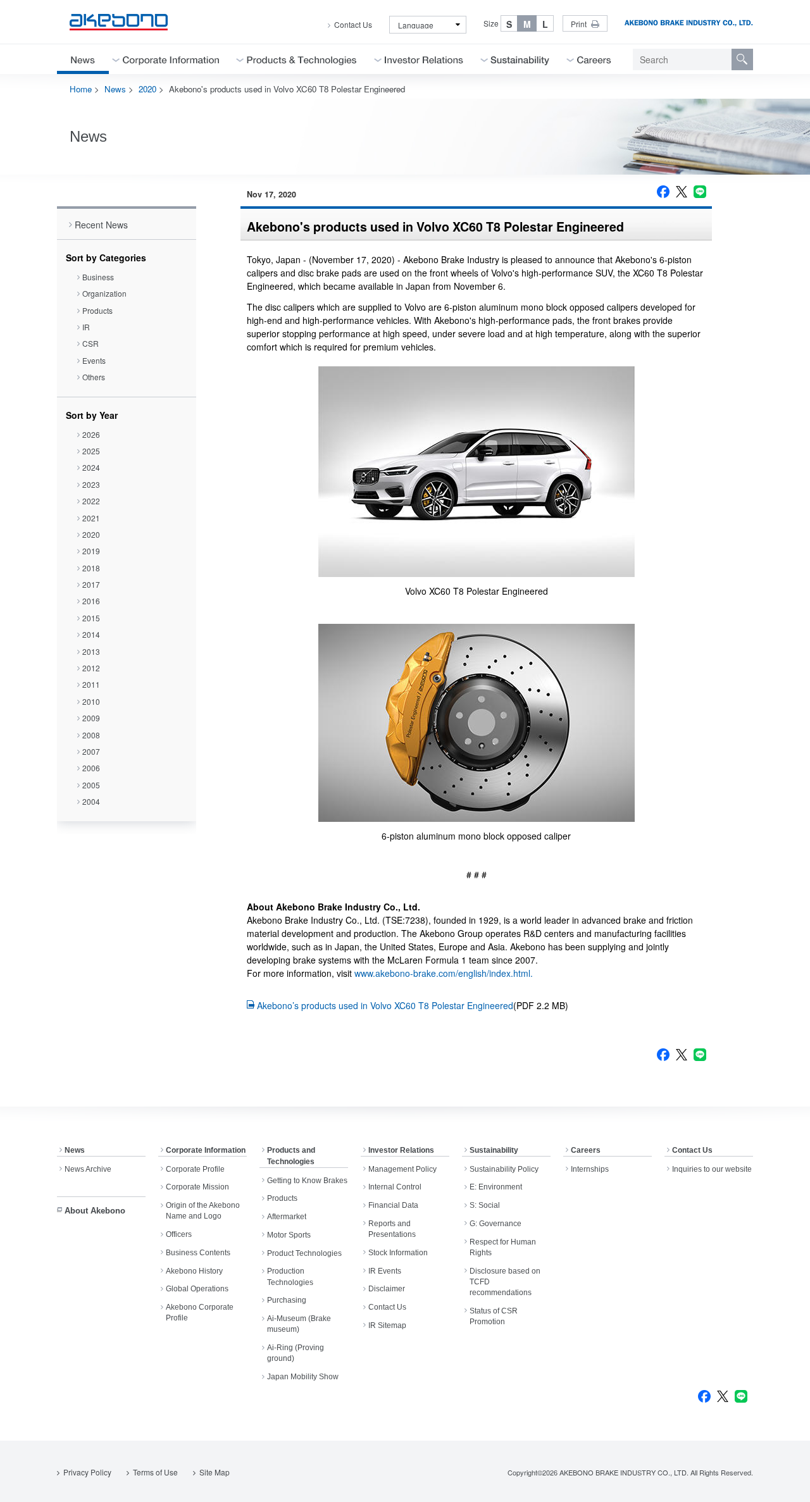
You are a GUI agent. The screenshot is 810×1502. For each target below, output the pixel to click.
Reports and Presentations (392, 1229)
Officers (179, 1234)
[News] (83, 59)
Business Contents (198, 1253)
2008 (91, 734)
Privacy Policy (87, 1472)
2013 (91, 651)
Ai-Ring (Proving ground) (295, 1353)
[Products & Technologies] (302, 59)
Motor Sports (289, 1235)
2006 (91, 767)
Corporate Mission (197, 1187)
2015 (91, 617)
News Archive (88, 1169)
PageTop (785, 1483)
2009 (91, 717)
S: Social (485, 1205)
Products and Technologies (291, 1156)
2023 (91, 484)
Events (94, 360)
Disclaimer (386, 1289)
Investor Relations (401, 1150)
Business (98, 276)
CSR (90, 343)
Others (93, 376)
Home (81, 89)
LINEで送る (700, 191)
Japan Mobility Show (303, 1377)
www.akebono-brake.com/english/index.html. (443, 973)
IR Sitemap (387, 1325)
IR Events (384, 1271)
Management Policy (402, 1169)
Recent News (101, 224)
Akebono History (194, 1271)
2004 (91, 801)
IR (86, 326)
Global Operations (197, 1289)
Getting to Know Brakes (307, 1180)
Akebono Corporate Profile (200, 1312)
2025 (91, 450)
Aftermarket (286, 1216)
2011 (91, 684)
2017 (91, 584)
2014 (91, 634)
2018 (91, 567)
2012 (91, 667)
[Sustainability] (520, 59)
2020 (147, 89)
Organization (104, 293)
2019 (91, 550)
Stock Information (398, 1253)
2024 (91, 467)
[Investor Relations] (424, 59)
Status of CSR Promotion (494, 1316)
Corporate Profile (195, 1169)
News (115, 89)
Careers (586, 1150)
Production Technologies (290, 1276)
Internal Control (394, 1187)
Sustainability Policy (504, 1169)
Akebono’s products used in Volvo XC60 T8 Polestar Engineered (385, 1005)
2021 (91, 517)
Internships (590, 1169)
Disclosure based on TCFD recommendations (505, 1282)
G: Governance (495, 1223)
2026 (91, 434)
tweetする (681, 191)
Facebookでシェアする (663, 191)
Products (97, 310)
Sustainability (494, 1150)
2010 (91, 701)
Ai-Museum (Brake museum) (299, 1324)
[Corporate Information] (171, 59)
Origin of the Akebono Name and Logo (203, 1210)
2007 (91, 751)
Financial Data (393, 1205)
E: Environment (496, 1187)
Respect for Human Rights (503, 1247)
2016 (91, 600)
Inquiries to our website (712, 1169)
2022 (91, 500)
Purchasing (286, 1300)
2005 (91, 784)
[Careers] (594, 59)
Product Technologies (304, 1253)
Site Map (214, 1472)
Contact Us (353, 24)
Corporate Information (206, 1150)
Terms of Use (155, 1472)
